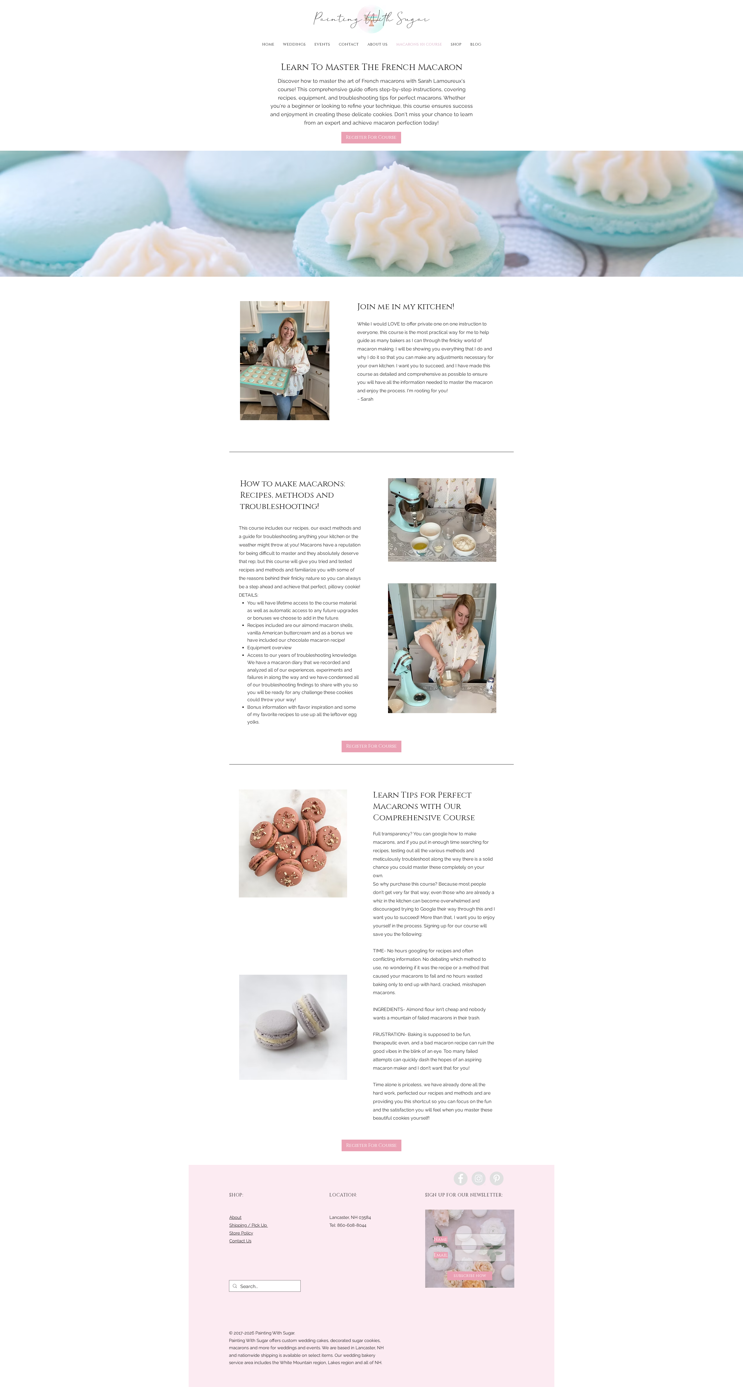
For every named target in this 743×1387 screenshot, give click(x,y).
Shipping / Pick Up (248, 1225)
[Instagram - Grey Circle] (479, 1178)
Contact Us (240, 1241)
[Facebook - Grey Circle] (461, 1178)
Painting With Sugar (372, 19)
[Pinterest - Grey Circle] (497, 1178)
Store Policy (241, 1233)
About (235, 1217)
